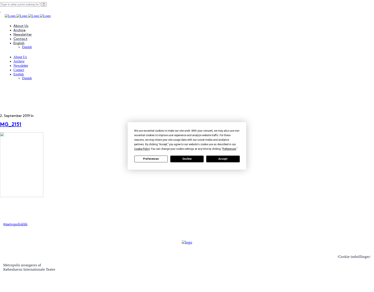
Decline (187, 158)
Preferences (151, 158)
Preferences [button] (229, 148)
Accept (222, 158)
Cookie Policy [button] (142, 148)
